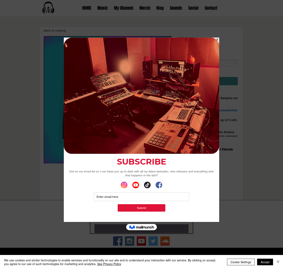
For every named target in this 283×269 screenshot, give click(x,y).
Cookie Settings (241, 262)
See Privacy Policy (109, 264)
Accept (265, 262)
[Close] (278, 262)
